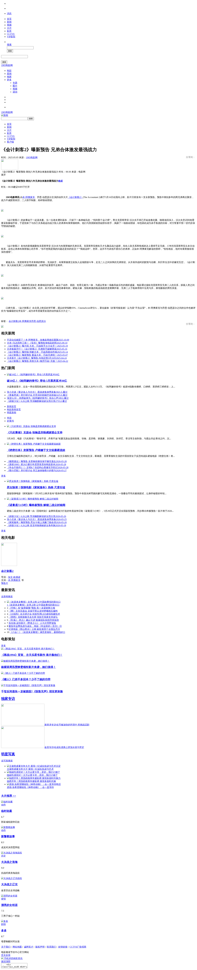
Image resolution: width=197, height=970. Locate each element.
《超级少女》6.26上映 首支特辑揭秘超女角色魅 (36, 525)
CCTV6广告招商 (78, 947)
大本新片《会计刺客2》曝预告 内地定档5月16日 (37, 358)
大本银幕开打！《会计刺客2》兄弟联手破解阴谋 (37, 349)
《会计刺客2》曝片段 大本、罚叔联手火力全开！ (37, 346)
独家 (9, 76)
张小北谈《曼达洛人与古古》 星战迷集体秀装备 (37, 392)
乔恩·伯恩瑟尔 (38, 321)
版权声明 (40, 947)
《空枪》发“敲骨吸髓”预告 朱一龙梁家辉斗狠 (32, 608)
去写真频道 (7, 760)
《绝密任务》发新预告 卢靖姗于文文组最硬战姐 (36, 450)
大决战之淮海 (9, 861)
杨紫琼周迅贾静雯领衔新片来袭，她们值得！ (28, 667)
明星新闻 (11, 412)
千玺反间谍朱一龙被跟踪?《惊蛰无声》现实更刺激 (32, 691)
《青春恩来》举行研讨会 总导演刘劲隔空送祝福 (37, 395)
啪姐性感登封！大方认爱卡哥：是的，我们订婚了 (32, 775)
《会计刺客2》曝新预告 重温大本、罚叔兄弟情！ (37, 355)
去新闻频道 (7, 596)
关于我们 (5, 947)
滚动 (15, 92)
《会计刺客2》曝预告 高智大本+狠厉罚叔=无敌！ (37, 361)
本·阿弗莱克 (28, 197)
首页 (9, 19)
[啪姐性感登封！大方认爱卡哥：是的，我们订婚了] (33, 772)
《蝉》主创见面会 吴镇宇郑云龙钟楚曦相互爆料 (33, 611)
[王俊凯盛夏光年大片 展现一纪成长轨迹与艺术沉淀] (34, 766)
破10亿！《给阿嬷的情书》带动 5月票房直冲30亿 (37, 380)
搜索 (9, 44)
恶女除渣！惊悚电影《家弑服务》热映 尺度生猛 (36, 487)
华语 (9, 418)
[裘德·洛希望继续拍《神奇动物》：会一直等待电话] (34, 784)
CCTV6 (10, 34)
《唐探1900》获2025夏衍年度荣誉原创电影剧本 (36, 464)
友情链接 (62, 947)
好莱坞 (10, 421)
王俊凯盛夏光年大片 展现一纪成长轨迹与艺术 (30, 769)
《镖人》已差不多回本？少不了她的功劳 (25, 679)
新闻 (9, 22)
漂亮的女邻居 (9, 905)
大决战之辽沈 (9, 884)
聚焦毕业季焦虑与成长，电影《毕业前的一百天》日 (35, 626)
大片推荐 (8, 795)
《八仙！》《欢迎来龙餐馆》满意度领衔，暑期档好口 (37, 632)
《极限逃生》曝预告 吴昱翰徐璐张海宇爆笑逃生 (37, 461)
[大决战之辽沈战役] (11, 878)
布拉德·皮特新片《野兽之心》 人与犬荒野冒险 (32, 623)
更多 (9, 79)
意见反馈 (5, 955)
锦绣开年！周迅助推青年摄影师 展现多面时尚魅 (31, 781)
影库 (9, 31)
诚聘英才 (28, 947)
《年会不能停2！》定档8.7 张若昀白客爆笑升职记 (37, 467)
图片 (15, 86)
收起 (60, 181)
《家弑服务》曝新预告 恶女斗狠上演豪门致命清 (37, 522)
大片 (9, 28)
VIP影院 (11, 36)
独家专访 (8, 698)
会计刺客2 (14, 321)
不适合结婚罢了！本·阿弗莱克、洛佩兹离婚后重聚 (38, 340)
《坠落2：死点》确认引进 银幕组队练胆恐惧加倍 (34, 620)
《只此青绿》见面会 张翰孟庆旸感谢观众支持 (34, 432)
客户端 (10, 142)
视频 (9, 25)
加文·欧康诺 (14, 577)
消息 (9, 13)
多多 (4, 930)
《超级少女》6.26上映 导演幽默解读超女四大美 (37, 401)
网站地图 (17, 947)
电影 (9, 70)
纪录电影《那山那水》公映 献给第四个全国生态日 (34, 629)
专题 (15, 83)
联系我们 (51, 947)
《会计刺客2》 (75, 197)
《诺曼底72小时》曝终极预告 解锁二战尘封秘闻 (36, 505)
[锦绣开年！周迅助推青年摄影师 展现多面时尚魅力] (34, 778)
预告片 (4, 583)
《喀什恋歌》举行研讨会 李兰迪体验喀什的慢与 (37, 470)
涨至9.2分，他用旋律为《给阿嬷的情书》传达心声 (38, 398)
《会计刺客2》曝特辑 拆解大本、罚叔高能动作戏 (37, 352)
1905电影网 (7, 65)
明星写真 (8, 754)
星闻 (9, 73)
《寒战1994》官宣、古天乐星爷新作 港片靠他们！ (31, 654)
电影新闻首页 (14, 409)
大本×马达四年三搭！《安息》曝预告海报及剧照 (37, 343)
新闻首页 (11, 406)
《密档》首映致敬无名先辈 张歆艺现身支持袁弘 (33, 617)
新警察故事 (8, 836)
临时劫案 (6, 810)
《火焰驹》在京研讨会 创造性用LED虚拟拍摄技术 (34, 614)
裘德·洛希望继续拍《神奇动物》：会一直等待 (30, 787)
